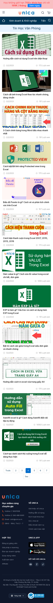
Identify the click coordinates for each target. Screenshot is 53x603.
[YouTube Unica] (31, 564)
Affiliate (5, 564)
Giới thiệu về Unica (36, 509)
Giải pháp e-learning (10, 547)
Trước (8, 470)
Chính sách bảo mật (37, 529)
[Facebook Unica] (37, 564)
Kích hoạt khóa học (36, 517)
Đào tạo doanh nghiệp (11, 551)
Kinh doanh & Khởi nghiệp (23, 20)
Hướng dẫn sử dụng (36, 513)
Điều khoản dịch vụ (36, 525)
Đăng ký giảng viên (9, 543)
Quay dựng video (9, 556)
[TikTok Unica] (43, 564)
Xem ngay (34, 5)
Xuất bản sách (8, 560)
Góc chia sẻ (33, 521)
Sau (26, 476)
